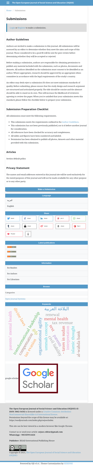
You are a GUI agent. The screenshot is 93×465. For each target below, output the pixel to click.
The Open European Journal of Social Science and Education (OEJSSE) (43, 2)
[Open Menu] (8, 3)
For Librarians (13, 279)
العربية (9, 200)
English (10, 206)
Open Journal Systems (15, 298)
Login (12, 27)
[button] (13, 218)
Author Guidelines (70, 122)
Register (21, 27)
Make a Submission (46, 189)
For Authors (12, 273)
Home (8, 10)
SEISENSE (68, 463)
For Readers (12, 268)
